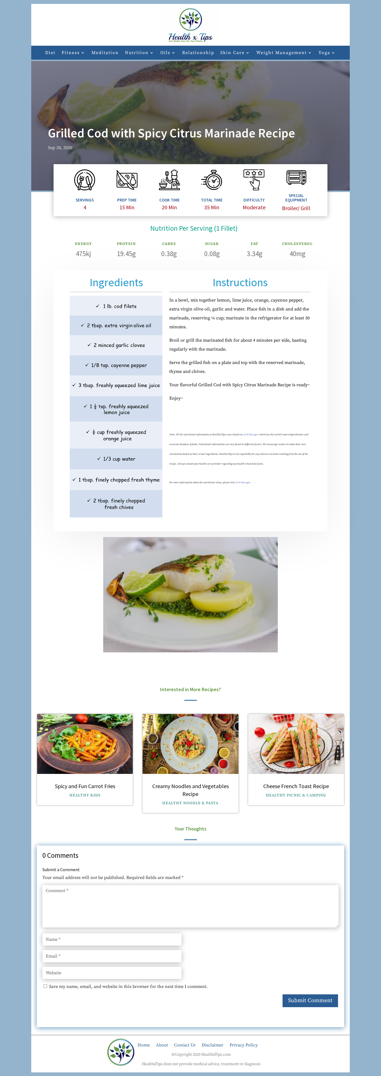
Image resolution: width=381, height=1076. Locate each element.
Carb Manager (250, 434)
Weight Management (281, 53)
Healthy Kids (84, 795)
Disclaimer (212, 1044)
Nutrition (137, 53)
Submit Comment (310, 1000)
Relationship (198, 53)
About (162, 1044)
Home (144, 1044)
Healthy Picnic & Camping (296, 795)
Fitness (71, 53)
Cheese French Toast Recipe (296, 786)
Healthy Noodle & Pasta (190, 803)
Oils (165, 53)
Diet (50, 53)
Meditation (105, 53)
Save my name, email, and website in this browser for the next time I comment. (128, 986)
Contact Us (185, 1044)
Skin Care (232, 53)
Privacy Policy (244, 1044)
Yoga (324, 53)
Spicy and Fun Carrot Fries (85, 786)
